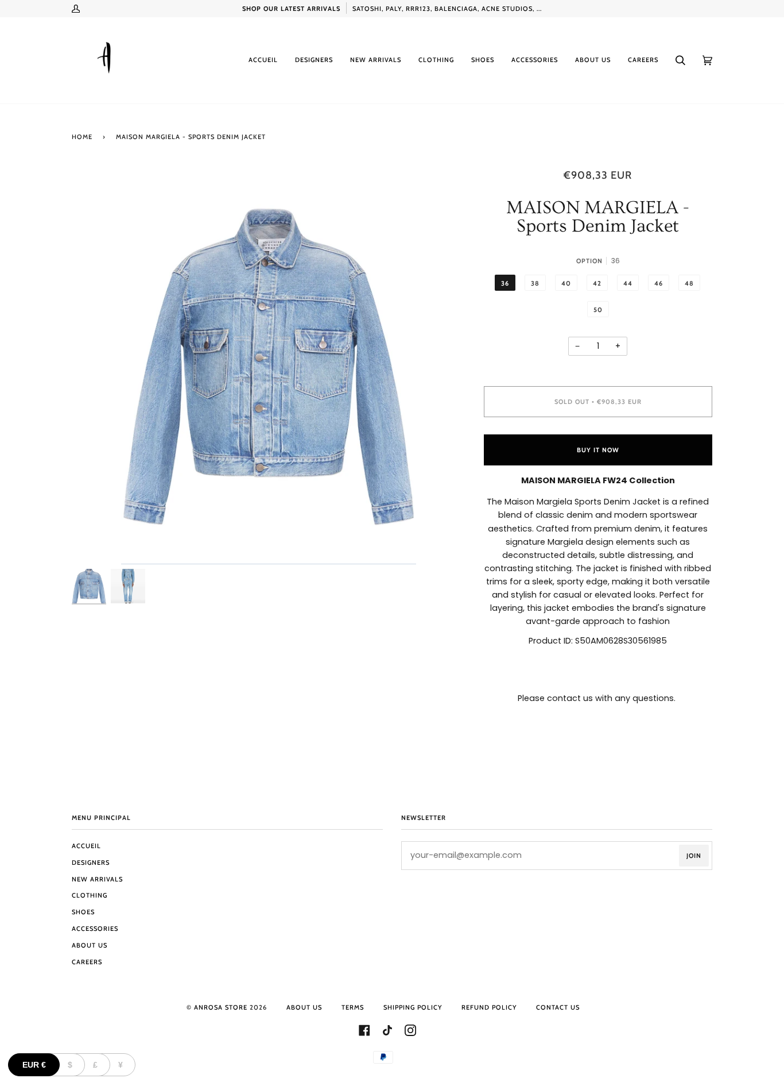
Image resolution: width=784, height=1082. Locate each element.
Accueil (86, 846)
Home (82, 137)
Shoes (83, 912)
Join (693, 856)
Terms (352, 1007)
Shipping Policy (412, 1007)
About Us (89, 945)
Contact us (558, 1007)
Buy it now (598, 450)
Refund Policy (489, 1007)
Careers (87, 962)
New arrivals (97, 879)
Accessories (95, 929)
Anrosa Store (220, 1007)
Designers (91, 862)
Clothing (89, 895)
